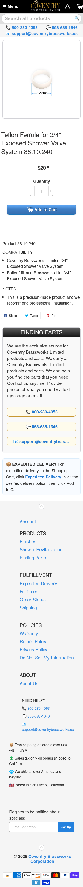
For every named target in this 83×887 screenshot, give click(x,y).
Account (28, 521)
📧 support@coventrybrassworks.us (48, 726)
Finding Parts (33, 557)
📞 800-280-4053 (36, 708)
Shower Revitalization (41, 549)
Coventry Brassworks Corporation (49, 858)
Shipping (28, 607)
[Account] (67, 6)
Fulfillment (30, 591)
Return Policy (33, 641)
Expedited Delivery (38, 583)
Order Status (33, 599)
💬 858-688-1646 (36, 716)
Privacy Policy (33, 649)
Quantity (41, 181)
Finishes (28, 541)
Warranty (29, 633)
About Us (29, 683)
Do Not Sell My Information (47, 657)
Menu (13, 6)
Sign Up (66, 827)
